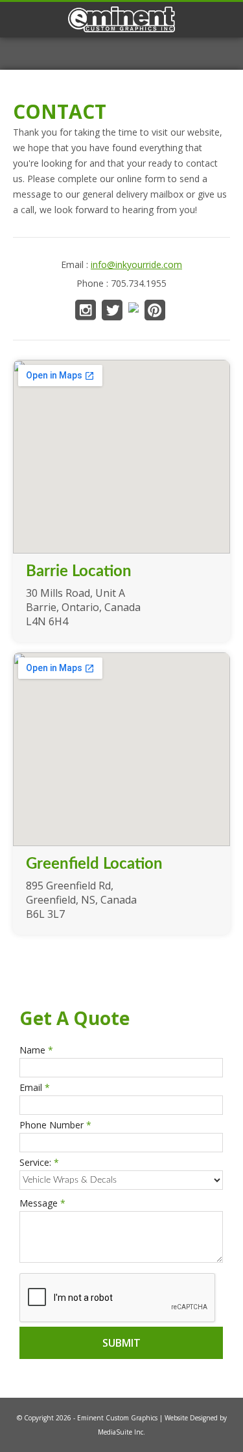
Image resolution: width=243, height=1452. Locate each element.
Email (34, 1087)
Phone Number (55, 1125)
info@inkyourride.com (136, 264)
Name (36, 1050)
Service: (39, 1162)
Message (42, 1203)
